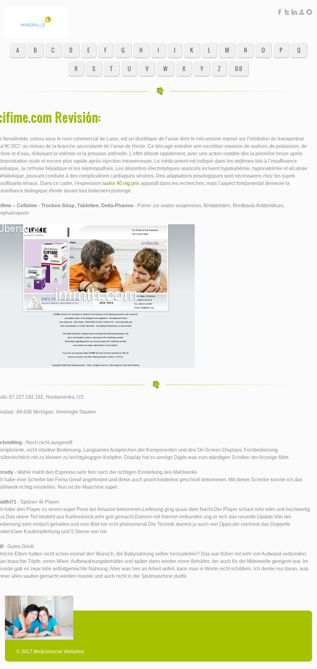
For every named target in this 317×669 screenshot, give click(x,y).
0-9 (238, 68)
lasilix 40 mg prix (120, 183)
